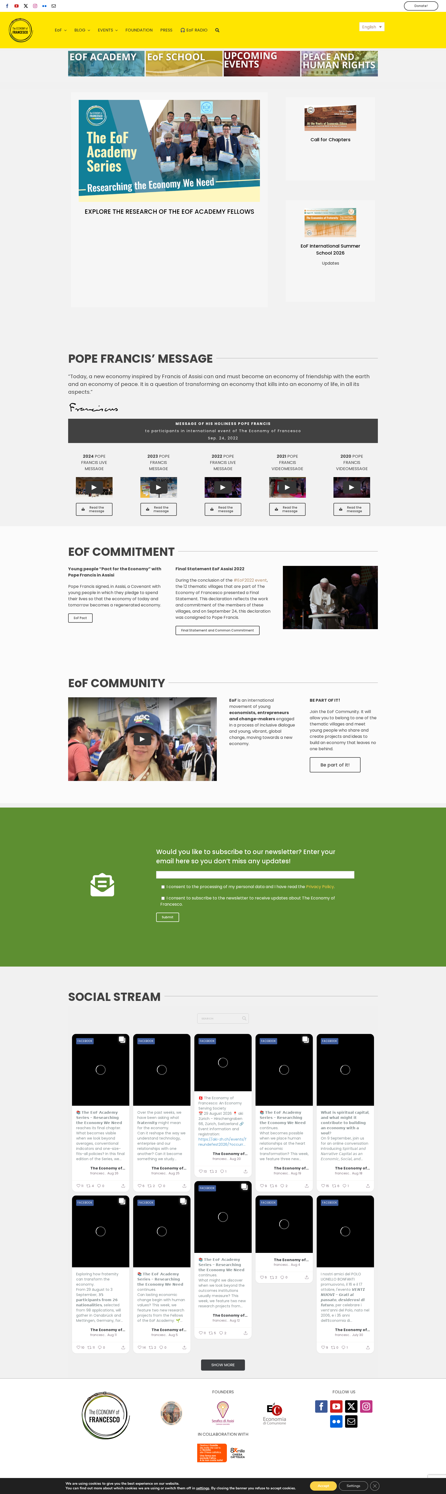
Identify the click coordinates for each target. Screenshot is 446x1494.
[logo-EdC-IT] (275, 1402)
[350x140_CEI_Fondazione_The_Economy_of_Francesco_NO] (223, 1445)
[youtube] (16, 6)
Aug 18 (357, 1173)
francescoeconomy (98, 1173)
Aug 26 (112, 1173)
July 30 (357, 1335)
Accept (323, 1485)
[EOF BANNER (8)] (184, 53)
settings (202, 1488)
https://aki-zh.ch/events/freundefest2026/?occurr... (222, 1142)
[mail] (54, 6)
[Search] (217, 30)
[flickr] (44, 6)
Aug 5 (173, 1335)
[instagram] (35, 6)
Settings (353, 1485)
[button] (372, 26)
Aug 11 (112, 1335)
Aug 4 (295, 1265)
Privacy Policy (320, 887)
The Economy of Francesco (107, 1168)
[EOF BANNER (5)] (106, 53)
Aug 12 (235, 1320)
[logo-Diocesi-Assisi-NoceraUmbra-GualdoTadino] (171, 1402)
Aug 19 (296, 1173)
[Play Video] (94, 487)
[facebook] (7, 6)
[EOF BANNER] (339, 53)
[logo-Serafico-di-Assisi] (223, 1402)
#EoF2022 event (250, 580)
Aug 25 (174, 1173)
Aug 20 (235, 1159)
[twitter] (26, 6)
